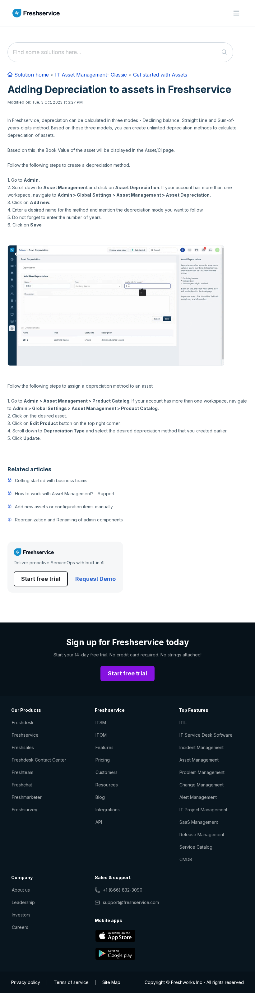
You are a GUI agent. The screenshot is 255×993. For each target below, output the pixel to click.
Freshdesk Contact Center (39, 759)
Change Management (201, 784)
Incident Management (201, 747)
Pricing (102, 759)
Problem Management (202, 772)
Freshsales (23, 747)
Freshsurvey (24, 809)
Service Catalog (196, 847)
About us (21, 890)
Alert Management (198, 797)
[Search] (224, 52)
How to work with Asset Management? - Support (64, 493)
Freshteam (22, 772)
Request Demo (95, 579)
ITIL (183, 722)
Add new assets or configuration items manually (64, 506)
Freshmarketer (27, 797)
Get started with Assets (160, 75)
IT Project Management (203, 809)
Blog (100, 797)
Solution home (31, 75)
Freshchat (22, 784)
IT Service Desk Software (206, 735)
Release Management (202, 834)
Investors (21, 914)
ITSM (100, 722)
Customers (106, 772)
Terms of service (71, 982)
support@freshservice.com (131, 902)
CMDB (185, 859)
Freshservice (25, 735)
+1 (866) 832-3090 (122, 890)
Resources (106, 784)
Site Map (111, 982)
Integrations (107, 809)
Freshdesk (23, 722)
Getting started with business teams (51, 480)
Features (104, 747)
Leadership (23, 902)
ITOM (101, 735)
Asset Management (199, 759)
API (98, 822)
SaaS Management (198, 822)
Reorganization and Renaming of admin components (69, 519)
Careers (20, 927)
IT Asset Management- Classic (91, 75)
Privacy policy (25, 982)
